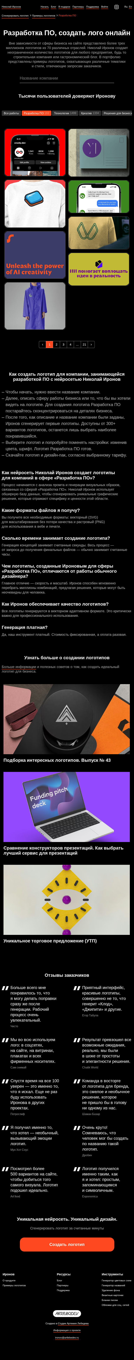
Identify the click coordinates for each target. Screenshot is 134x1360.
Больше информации (19, 667)
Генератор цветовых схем (116, 1280)
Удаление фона (111, 1290)
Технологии (61, 113)
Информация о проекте (67, 1330)
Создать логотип (67, 1244)
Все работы (11, 113)
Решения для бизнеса (118, 113)
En (130, 6)
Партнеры (62, 1285)
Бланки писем (110, 1300)
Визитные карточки (112, 1295)
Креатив (86, 113)
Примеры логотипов (14, 1285)
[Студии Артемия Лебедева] (67, 1313)
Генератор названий (113, 1285)
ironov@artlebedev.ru (67, 1337)
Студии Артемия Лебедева (73, 1323)
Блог (59, 1280)
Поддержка (63, 1290)
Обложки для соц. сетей (115, 1305)
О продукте (9, 1280)
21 (84, 344)
